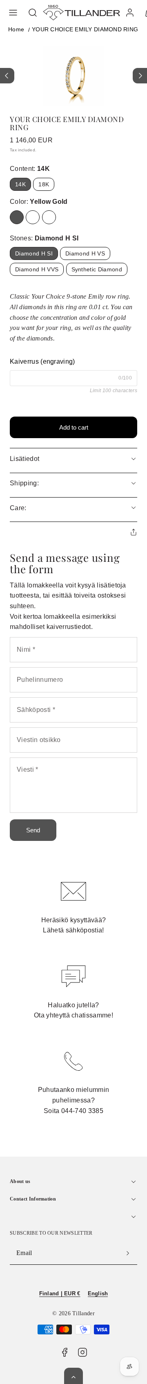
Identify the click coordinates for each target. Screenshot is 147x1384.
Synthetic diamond (96, 269)
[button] (13, 12)
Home (16, 29)
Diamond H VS (85, 253)
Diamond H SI (34, 253)
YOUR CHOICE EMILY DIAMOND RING (85, 29)
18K (43, 184)
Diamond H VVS (36, 269)
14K (20, 184)
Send (33, 830)
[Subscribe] (128, 1253)
